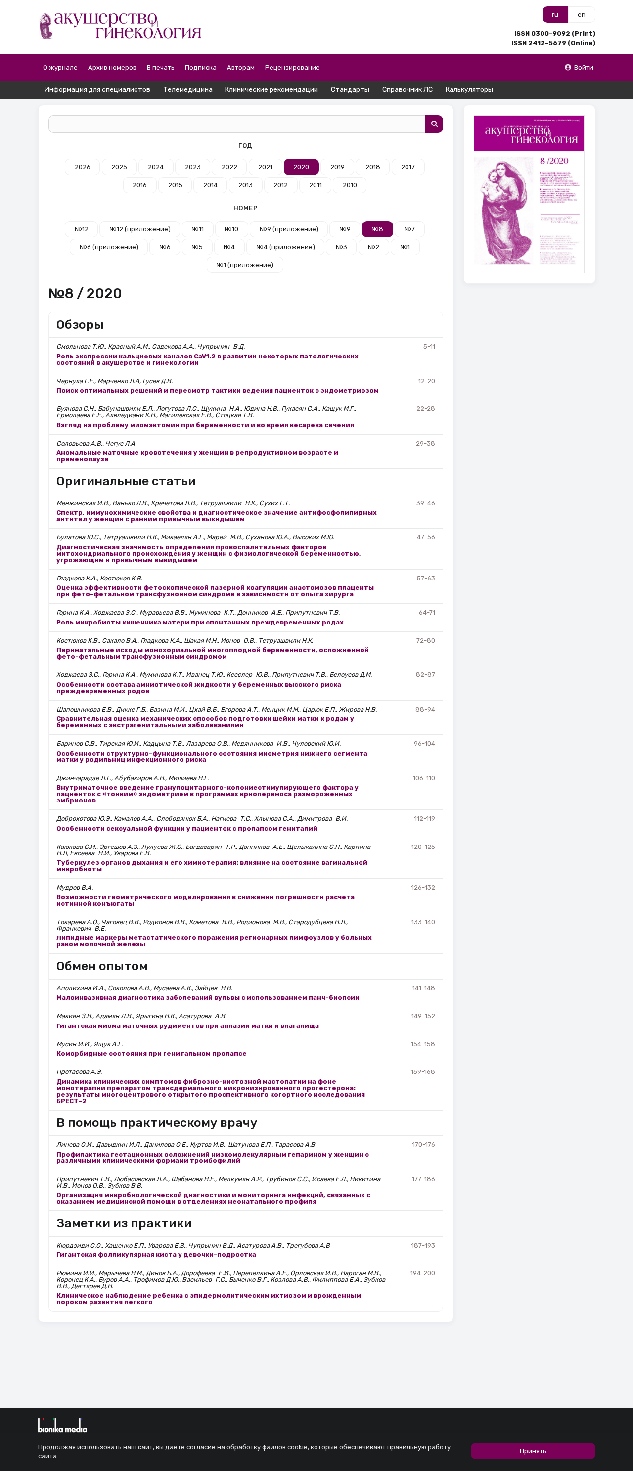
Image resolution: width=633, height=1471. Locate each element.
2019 (337, 167)
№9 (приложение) (289, 229)
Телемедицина (188, 90)
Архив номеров (112, 67)
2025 (119, 167)
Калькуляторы (469, 90)
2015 (175, 185)
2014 (210, 185)
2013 (245, 185)
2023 (193, 167)
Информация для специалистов (97, 90)
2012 (280, 185)
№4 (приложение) (285, 247)
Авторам (241, 67)
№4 (229, 247)
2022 (229, 167)
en (582, 14)
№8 (377, 229)
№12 (82, 229)
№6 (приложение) (109, 247)
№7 (409, 229)
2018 (372, 167)
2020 (301, 167)
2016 (140, 185)
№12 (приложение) (140, 229)
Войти (583, 67)
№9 (345, 229)
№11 (197, 229)
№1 (405, 247)
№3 (341, 247)
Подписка (201, 67)
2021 (265, 167)
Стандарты (350, 90)
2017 (408, 167)
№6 (165, 247)
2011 (315, 185)
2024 (156, 167)
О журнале (60, 67)
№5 (197, 247)
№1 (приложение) (244, 264)
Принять (533, 1451)
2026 (82, 167)
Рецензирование (292, 67)
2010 (350, 185)
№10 (231, 229)
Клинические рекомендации (271, 90)
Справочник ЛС (407, 90)
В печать (161, 67)
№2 (373, 247)
